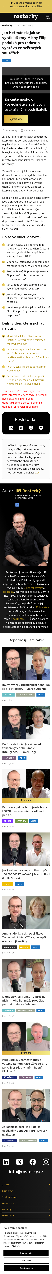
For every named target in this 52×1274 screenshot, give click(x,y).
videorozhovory (33, 588)
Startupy (21, 821)
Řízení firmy (10, 1077)
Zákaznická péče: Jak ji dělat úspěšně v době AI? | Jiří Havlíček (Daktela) (24, 1130)
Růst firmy (26, 1077)
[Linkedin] (11, 428)
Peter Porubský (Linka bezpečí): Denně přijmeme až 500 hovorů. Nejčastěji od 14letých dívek (25, 379)
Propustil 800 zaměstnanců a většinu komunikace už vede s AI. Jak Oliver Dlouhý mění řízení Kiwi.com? (24, 1065)
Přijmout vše (26, 1253)
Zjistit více (16, 1246)
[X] (21, 428)
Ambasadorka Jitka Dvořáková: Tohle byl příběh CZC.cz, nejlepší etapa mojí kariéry (24, 937)
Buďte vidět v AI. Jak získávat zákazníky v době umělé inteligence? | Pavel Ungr (21, 748)
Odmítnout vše (26, 1268)
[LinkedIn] (6, 1162)
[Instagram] (46, 1162)
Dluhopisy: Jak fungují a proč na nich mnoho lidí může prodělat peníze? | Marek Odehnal (23, 1000)
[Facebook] (32, 1162)
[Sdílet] (31, 428)
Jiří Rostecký (11, 130)
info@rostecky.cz (26, 1171)
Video (6, 60)
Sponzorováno (25, 694)
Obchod (8, 821)
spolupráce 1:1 (20, 619)
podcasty (8, 591)
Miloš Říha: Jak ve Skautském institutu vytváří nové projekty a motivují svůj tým (26, 339)
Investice (8, 694)
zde (37, 472)
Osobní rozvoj (26, 25)
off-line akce (42, 607)
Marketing (9, 758)
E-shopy (8, 884)
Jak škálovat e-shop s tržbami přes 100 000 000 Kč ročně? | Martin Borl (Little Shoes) (26, 874)
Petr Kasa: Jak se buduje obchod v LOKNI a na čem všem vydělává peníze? (25, 811)
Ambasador (9, 947)
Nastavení (26, 1260)
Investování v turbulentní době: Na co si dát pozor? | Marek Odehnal (26, 687)
